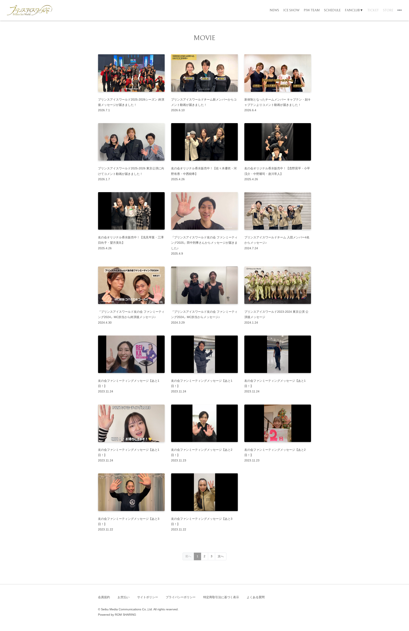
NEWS (274, 10)
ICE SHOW (291, 10)
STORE (388, 10)
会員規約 (104, 597)
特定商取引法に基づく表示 (221, 597)
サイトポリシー (147, 597)
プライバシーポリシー (181, 597)
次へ (221, 556)
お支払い (124, 597)
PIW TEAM (312, 10)
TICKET (373, 10)
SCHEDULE (332, 10)
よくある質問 (256, 597)
